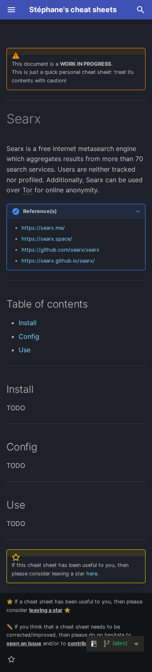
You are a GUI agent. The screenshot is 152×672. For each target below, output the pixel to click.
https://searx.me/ (43, 228)
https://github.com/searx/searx (60, 250)
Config (29, 336)
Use (24, 350)
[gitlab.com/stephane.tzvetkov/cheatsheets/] (11, 659)
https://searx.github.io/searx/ (58, 261)
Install (27, 323)
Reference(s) (40, 211)
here (91, 574)
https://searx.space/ (46, 239)
